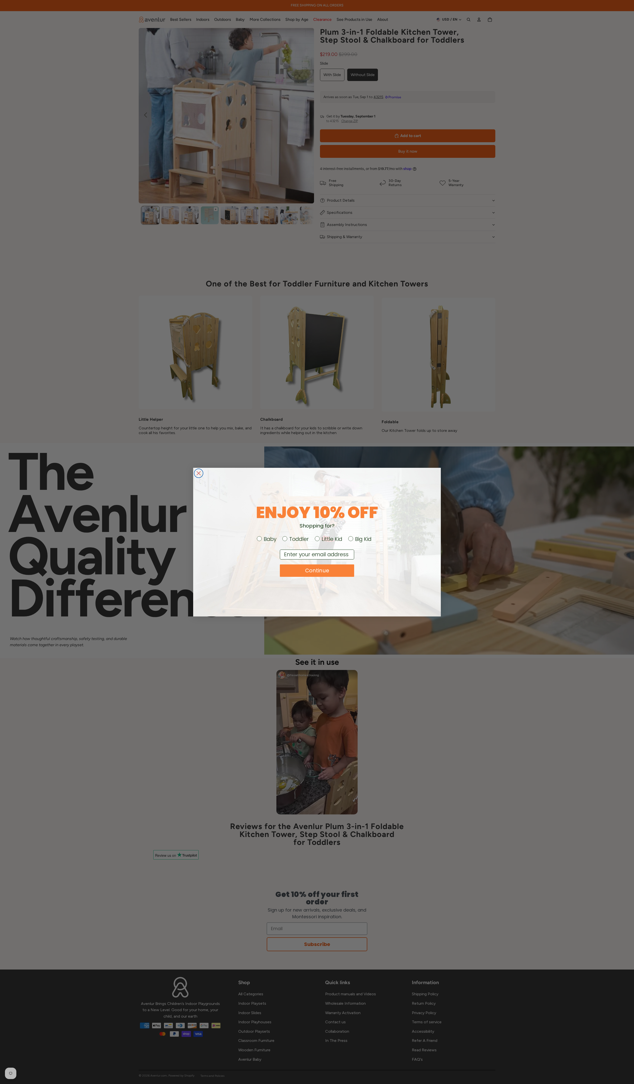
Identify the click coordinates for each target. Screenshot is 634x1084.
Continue (317, 570)
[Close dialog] (198, 473)
